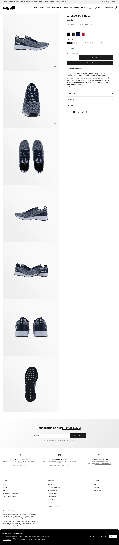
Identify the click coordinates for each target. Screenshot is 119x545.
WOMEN (42, 8)
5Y (85, 43)
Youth (4, 490)
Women (5, 487)
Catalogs (96, 487)
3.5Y (69, 43)
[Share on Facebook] (74, 112)
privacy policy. (70, 440)
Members (51, 484)
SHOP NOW (64, 2)
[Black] (68, 34)
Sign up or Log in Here (19, 465)
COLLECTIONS (74, 8)
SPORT (65, 8)
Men (4, 484)
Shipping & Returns (54, 487)
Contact (96, 484)
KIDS (48, 8)
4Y (74, 43)
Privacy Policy (52, 490)
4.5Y (79, 43)
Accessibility (52, 497)
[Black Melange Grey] (73, 34)
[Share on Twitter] (78, 112)
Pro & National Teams (9, 497)
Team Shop (51, 500)
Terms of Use (52, 493)
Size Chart (51, 503)
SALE (83, 8)
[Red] (83, 34)
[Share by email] (87, 112)
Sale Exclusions (53, 506)
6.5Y (100, 43)
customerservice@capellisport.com (59, 465)
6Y (95, 43)
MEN (35, 8)
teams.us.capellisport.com (103, 464)
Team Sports (97, 490)
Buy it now (90, 63)
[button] (72, 53)
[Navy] (78, 34)
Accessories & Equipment (10, 493)
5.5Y (90, 43)
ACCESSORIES (56, 8)
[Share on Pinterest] (83, 112)
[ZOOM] (55, 66)
